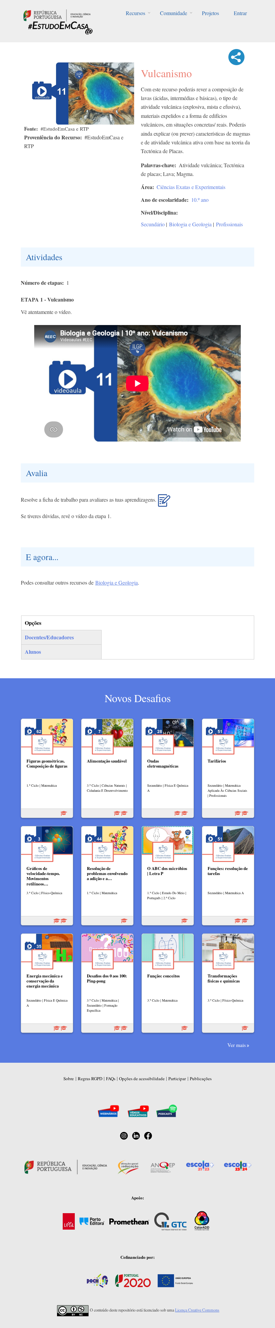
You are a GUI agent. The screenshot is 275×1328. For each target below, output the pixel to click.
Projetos (210, 12)
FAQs (110, 1078)
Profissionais (229, 224)
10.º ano (200, 199)
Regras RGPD (90, 1078)
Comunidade (173, 12)
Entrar (240, 12)
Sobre (68, 1078)
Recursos (135, 12)
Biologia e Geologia (190, 224)
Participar (177, 1078)
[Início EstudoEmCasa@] (57, 14)
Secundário (153, 224)
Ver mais (236, 1045)
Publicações (201, 1078)
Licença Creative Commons (197, 1310)
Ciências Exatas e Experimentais (191, 186)
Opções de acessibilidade (142, 1078)
